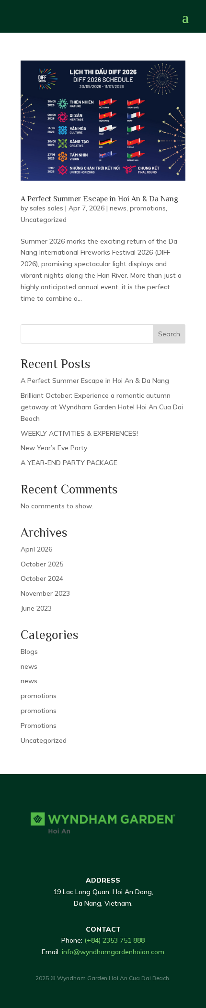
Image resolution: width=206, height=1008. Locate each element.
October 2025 (42, 564)
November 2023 (45, 593)
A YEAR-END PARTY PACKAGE (69, 462)
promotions (148, 208)
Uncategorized (44, 219)
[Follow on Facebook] (72, 849)
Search (169, 334)
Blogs (29, 651)
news (118, 208)
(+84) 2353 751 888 (114, 940)
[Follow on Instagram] (110, 849)
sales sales (46, 208)
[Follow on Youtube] (129, 849)
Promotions (39, 725)
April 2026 (36, 549)
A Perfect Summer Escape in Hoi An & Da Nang (99, 199)
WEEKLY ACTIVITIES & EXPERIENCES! (79, 433)
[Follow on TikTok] (91, 849)
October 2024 (42, 578)
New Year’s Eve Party (54, 447)
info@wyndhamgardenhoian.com (113, 951)
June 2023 (36, 608)
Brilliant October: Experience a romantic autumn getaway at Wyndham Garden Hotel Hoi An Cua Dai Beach (102, 407)
